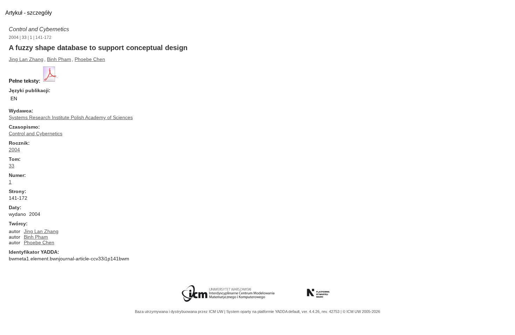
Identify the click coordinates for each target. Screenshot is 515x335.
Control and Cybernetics (39, 29)
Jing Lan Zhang (26, 59)
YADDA (281, 311)
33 (24, 37)
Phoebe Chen (90, 59)
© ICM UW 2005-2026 (361, 311)
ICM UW (216, 311)
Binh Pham (59, 59)
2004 (14, 37)
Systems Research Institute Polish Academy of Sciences (71, 117)
